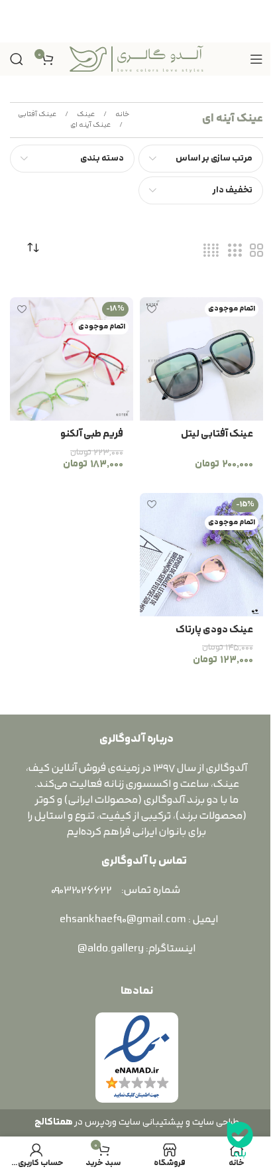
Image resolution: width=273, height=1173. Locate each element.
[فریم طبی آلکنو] (71, 359)
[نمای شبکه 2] (256, 251)
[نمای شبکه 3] (234, 251)
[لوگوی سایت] (136, 58)
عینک (85, 114)
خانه (122, 114)
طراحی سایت (215, 1122)
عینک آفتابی (37, 114)
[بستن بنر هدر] (16, 21)
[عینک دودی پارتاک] (201, 554)
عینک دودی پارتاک (214, 630)
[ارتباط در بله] (240, 1140)
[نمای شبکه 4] (211, 251)
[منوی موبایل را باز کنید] (256, 59)
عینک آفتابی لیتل (217, 434)
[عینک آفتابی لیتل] (201, 359)
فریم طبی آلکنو (91, 434)
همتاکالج (53, 1122)
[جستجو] (16, 59)
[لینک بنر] (136, 21)
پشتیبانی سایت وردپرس (132, 1122)
